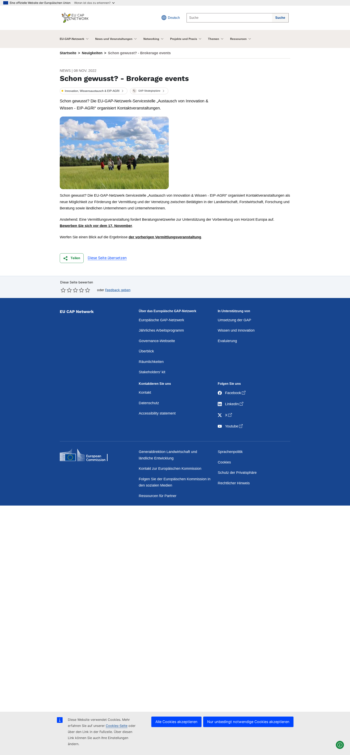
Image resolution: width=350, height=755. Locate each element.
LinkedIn (234, 404)
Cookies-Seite (116, 726)
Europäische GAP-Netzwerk (161, 320)
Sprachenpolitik (230, 452)
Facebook (235, 393)
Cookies (224, 462)
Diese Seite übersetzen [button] (107, 258)
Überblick (146, 351)
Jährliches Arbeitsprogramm (161, 330)
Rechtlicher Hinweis (234, 483)
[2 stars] (66, 290)
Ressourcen (238, 38)
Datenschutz (149, 403)
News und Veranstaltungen (113, 38)
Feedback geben (117, 290)
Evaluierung (227, 341)
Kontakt (145, 392)
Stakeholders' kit (152, 372)
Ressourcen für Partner (157, 496)
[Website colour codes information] (340, 745)
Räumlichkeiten (151, 362)
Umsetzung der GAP (234, 320)
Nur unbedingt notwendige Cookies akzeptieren (248, 722)
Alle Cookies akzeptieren (176, 722)
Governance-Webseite (157, 341)
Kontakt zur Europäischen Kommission (170, 469)
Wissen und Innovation (236, 330)
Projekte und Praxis (183, 38)
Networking (151, 38)
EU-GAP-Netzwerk (72, 38)
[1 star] (63, 290)
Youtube (234, 426)
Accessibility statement (157, 413)
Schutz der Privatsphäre (237, 473)
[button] (93, 91)
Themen (213, 38)
